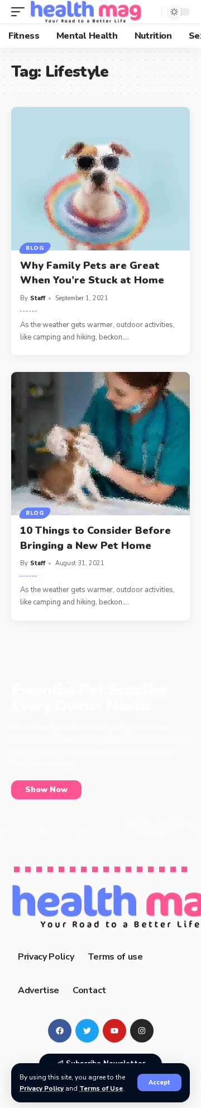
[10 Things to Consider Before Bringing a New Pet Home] (100, 443)
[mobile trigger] (20, 12)
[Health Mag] (86, 12)
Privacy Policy (42, 1088)
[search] (150, 11)
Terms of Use (101, 1088)
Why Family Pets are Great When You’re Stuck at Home (92, 273)
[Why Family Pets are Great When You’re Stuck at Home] (100, 178)
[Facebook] (59, 1030)
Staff (37, 298)
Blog (35, 248)
